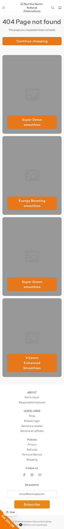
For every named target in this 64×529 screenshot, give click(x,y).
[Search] (52, 7)
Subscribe (32, 504)
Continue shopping (32, 41)
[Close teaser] (20, 524)
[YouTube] (39, 474)
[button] (10, 519)
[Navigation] (3, 7)
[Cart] (60, 7)
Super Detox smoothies (32, 122)
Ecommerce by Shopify (37, 525)
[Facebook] (24, 474)
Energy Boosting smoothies (32, 203)
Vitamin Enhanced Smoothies (32, 363)
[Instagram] (32, 474)
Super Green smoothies (32, 284)
